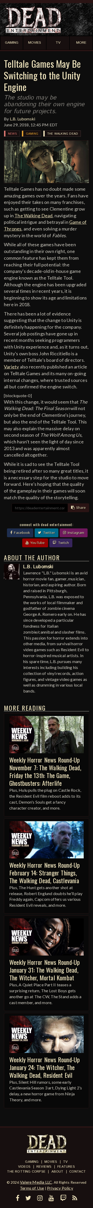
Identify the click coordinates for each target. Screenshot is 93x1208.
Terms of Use (32, 1188)
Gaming (32, 134)
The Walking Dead (62, 134)
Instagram (75, 532)
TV (65, 1161)
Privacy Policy (60, 1188)
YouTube (37, 542)
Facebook (21, 532)
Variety (11, 367)
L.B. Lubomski (22, 118)
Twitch (63, 542)
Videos (24, 1166)
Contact (77, 1171)
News (12, 134)
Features (66, 1166)
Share (80, 507)
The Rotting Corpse (26, 1171)
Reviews (43, 1166)
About (57, 1171)
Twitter (48, 532)
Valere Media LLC (36, 1182)
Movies (50, 1161)
